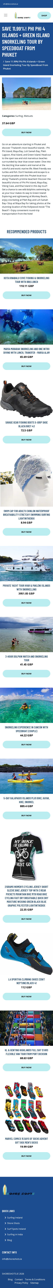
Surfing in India (15, 1234)
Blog (9, 1240)
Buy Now (26, 132)
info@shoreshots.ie (10, 4)
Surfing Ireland (14, 1217)
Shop (44, 15)
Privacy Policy (21, 1282)
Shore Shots (13, 1223)
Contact (19, 1279)
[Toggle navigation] (5, 15)
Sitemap (34, 1282)
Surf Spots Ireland (16, 1228)
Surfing (19, 115)
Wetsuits (28, 115)
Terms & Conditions (35, 1279)
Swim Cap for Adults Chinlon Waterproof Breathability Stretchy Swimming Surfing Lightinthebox (26, 514)
